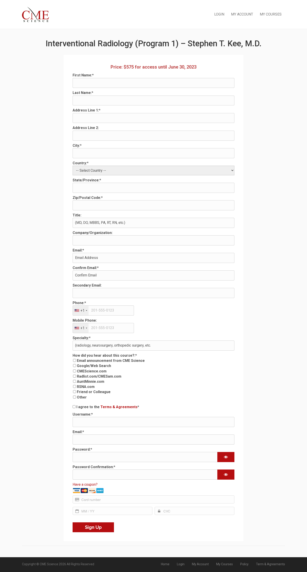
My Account (242, 14)
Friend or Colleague (94, 392)
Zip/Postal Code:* (88, 198)
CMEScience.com (92, 371)
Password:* (82, 449)
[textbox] (103, 310)
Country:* (81, 163)
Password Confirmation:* (94, 467)
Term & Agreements (270, 564)
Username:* (83, 414)
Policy (244, 564)
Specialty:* (82, 338)
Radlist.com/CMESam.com (99, 376)
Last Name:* (83, 93)
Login (219, 14)
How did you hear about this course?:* (105, 355)
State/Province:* (87, 180)
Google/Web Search (94, 366)
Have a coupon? (85, 484)
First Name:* (83, 75)
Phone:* (79, 303)
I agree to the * (107, 407)
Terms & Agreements (119, 407)
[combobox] (81, 310)
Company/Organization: (93, 233)
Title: (77, 215)
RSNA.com (86, 387)
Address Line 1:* (86, 110)
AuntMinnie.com (90, 381)
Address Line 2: (86, 128)
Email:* (78, 250)
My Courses (271, 14)
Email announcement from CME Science (111, 360)
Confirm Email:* (86, 268)
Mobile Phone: (85, 320)
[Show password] (225, 457)
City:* (77, 145)
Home (165, 564)
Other (82, 397)
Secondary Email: (87, 285)
